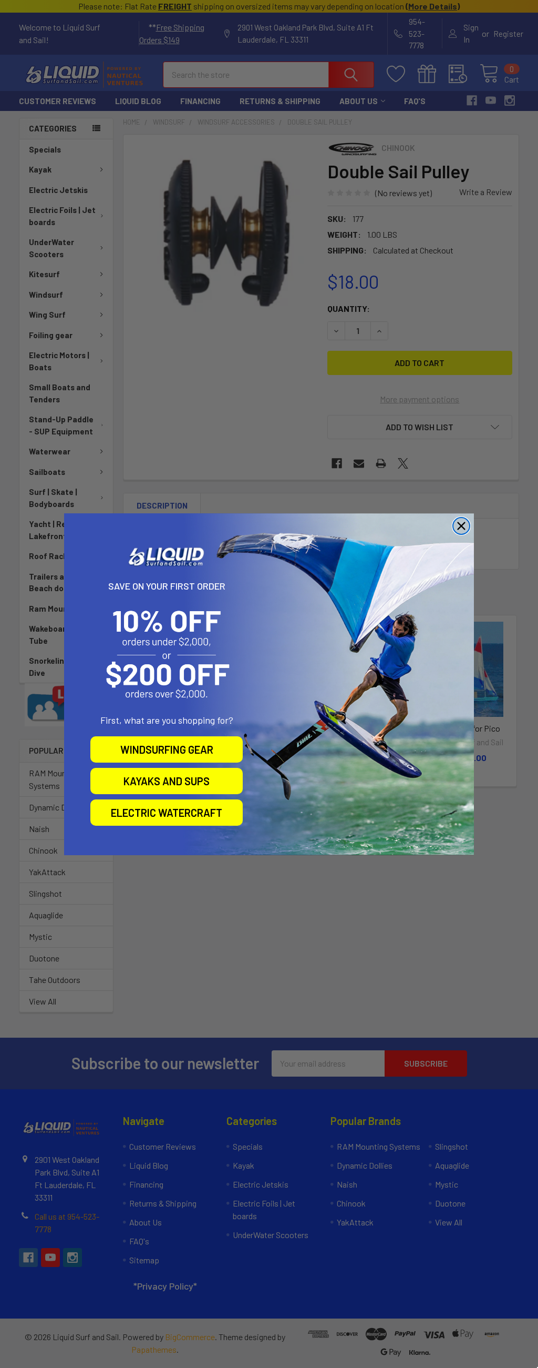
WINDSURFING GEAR (166, 749)
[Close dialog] (461, 526)
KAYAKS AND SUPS (166, 781)
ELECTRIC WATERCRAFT (166, 812)
